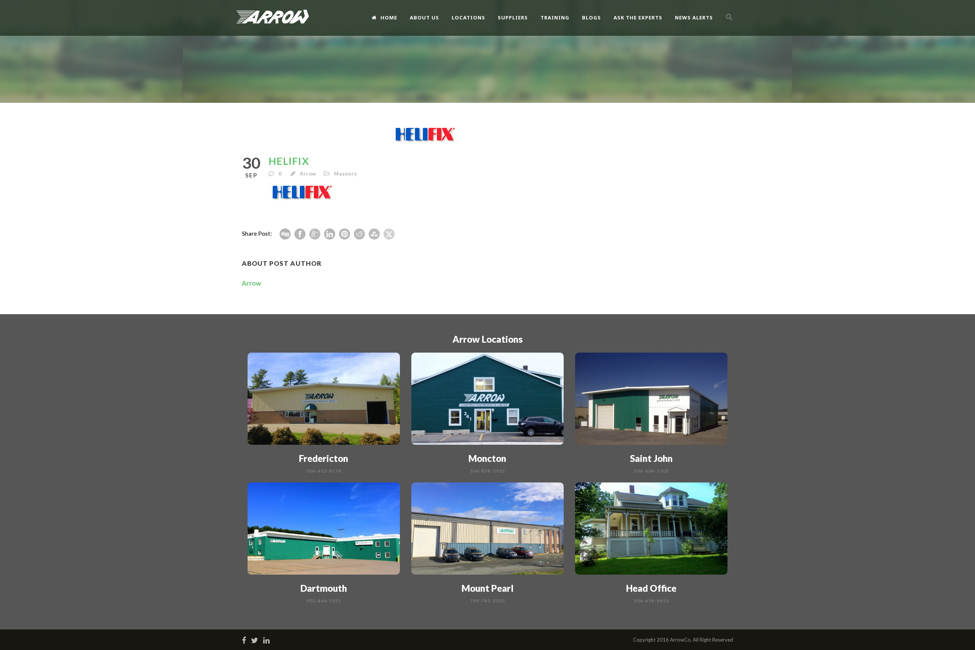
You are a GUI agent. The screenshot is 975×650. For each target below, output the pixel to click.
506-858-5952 (487, 471)
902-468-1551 (323, 601)
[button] (729, 25)
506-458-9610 (651, 601)
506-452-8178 (323, 471)
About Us (424, 17)
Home (388, 17)
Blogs (591, 17)
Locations (468, 17)
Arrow (308, 174)
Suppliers (513, 17)
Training (554, 17)
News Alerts (694, 17)
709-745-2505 (487, 601)
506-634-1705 (651, 471)
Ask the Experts (638, 17)
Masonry (345, 174)
